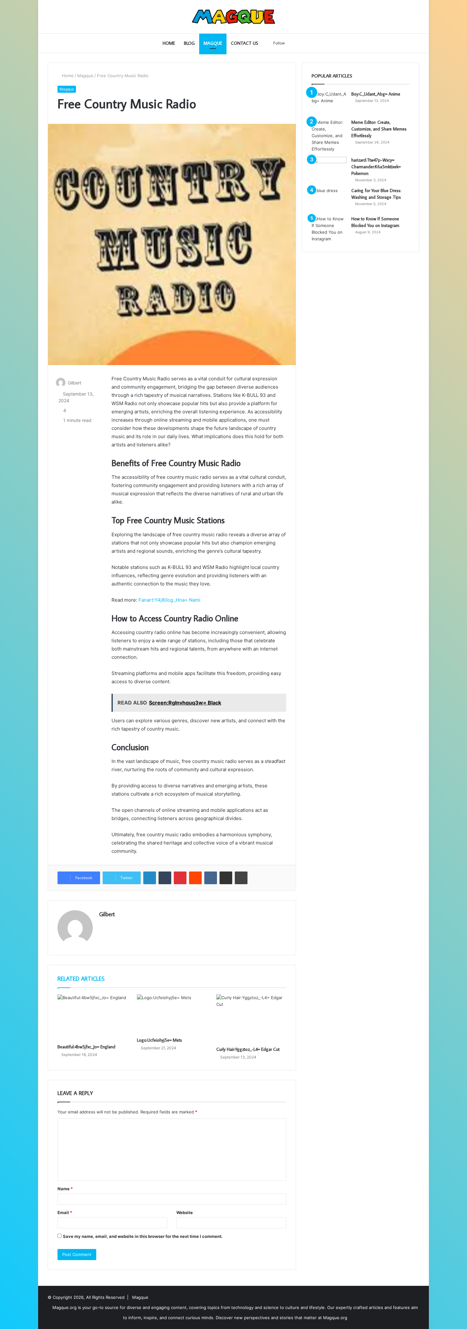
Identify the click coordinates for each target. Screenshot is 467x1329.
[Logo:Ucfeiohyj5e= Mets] (172, 1014)
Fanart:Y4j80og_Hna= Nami (168, 600)
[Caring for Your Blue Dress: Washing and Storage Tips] (329, 199)
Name (65, 1188)
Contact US (244, 43)
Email (65, 1212)
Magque (213, 43)
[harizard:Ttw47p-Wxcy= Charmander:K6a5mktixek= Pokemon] (329, 169)
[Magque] (233, 17)
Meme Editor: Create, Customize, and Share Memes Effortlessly (379, 128)
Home (169, 43)
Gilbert (74, 382)
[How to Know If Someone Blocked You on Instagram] (329, 229)
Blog (189, 43)
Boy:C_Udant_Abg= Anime (375, 94)
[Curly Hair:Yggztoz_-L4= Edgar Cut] (251, 1018)
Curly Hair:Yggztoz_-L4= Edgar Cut (248, 1049)
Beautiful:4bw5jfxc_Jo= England (86, 1047)
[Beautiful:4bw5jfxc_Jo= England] (92, 1017)
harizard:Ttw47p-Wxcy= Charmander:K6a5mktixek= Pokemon (376, 166)
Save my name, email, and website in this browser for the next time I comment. (143, 1236)
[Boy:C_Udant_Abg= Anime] (329, 103)
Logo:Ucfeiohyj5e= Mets (159, 1040)
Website (184, 1212)
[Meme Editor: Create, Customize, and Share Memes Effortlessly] (329, 135)
